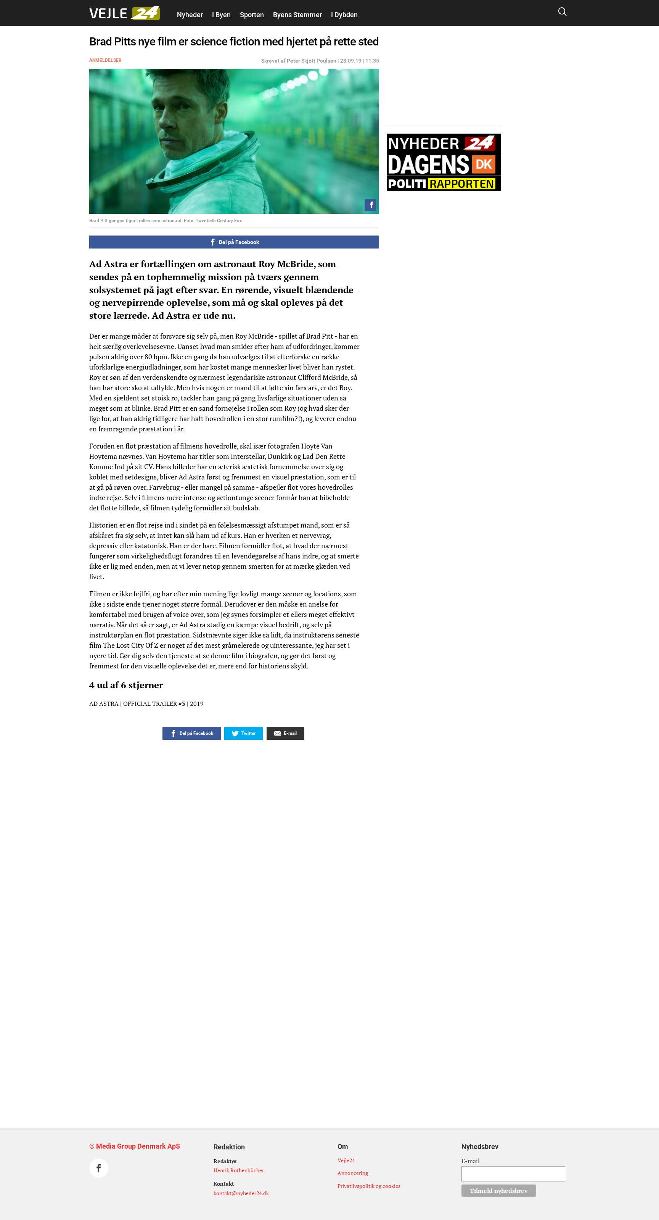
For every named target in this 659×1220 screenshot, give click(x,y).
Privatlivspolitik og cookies (369, 1185)
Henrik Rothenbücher (239, 1170)
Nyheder (190, 15)
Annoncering (353, 1172)
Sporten (252, 15)
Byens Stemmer (297, 15)
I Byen (221, 15)
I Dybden (344, 15)
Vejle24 (346, 1160)
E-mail (470, 1161)
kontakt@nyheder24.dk (241, 1193)
